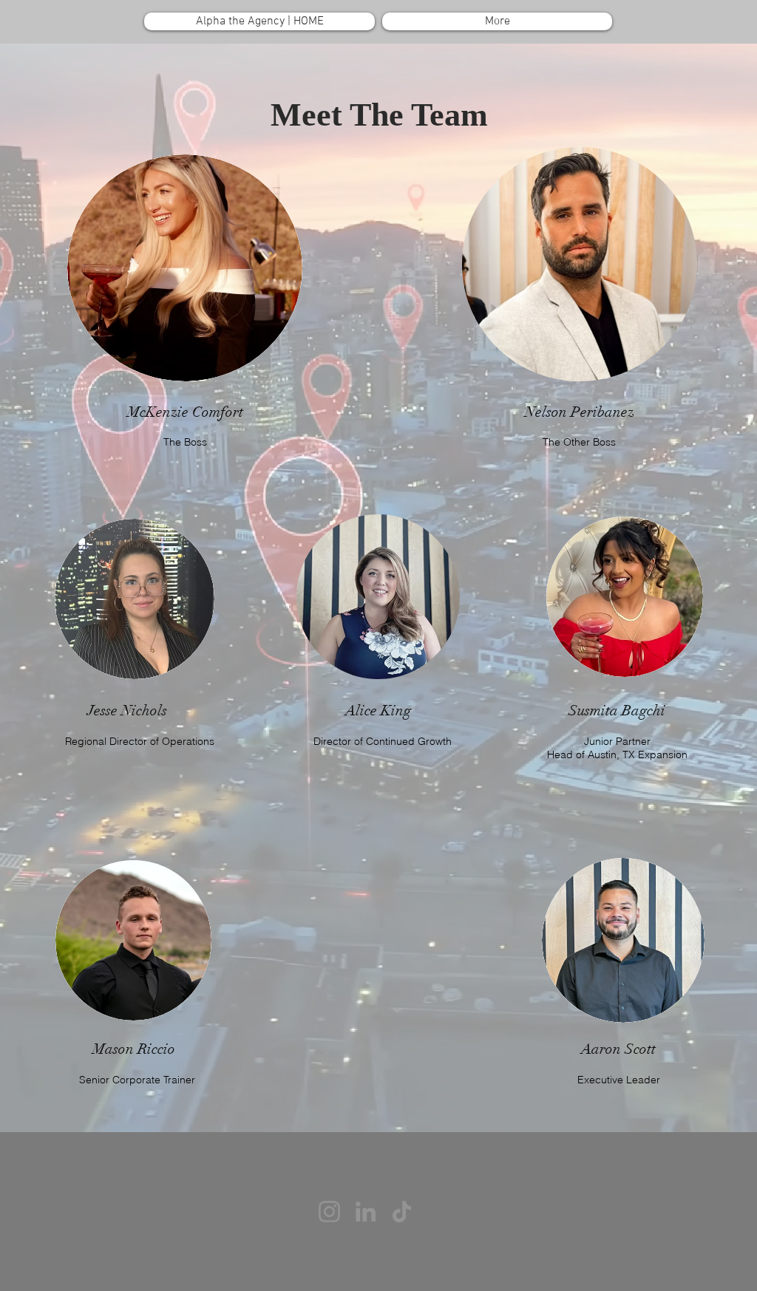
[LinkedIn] (365, 1211)
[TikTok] (401, 1211)
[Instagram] (329, 1211)
